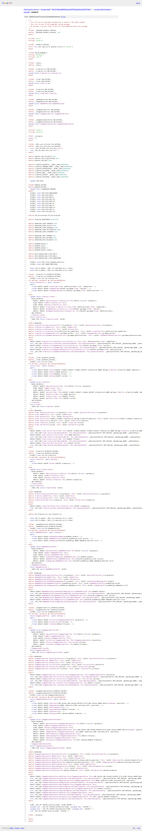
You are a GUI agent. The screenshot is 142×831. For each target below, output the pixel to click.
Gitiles (12, 828)
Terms (22, 828)
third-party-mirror (31, 9)
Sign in (138, 3)
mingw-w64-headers (102, 9)
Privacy (17, 828)
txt (134, 828)
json (138, 828)
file (63, 17)
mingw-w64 (45, 9)
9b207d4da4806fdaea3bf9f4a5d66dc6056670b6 (71, 9)
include (27, 12)
